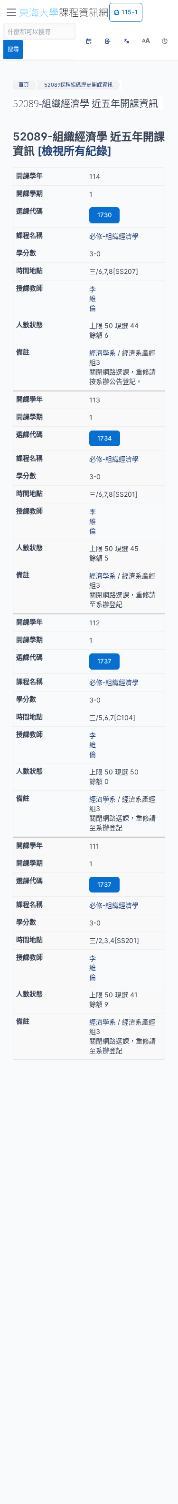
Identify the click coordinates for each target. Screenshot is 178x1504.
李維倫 (92, 298)
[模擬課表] (88, 40)
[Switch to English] (126, 40)
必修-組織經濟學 (114, 236)
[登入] (107, 40)
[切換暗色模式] (164, 40)
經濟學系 (102, 353)
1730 (104, 215)
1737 (104, 661)
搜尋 (13, 49)
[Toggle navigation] (11, 12)
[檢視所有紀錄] (74, 151)
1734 (104, 438)
